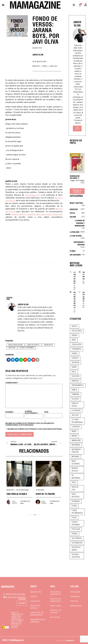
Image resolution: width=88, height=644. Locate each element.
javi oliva (11, 348)
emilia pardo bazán (15, 345)
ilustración (76, 410)
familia (74, 390)
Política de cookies (55, 611)
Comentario (11, 383)
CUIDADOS (75, 358)
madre (74, 431)
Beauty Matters (76, 202)
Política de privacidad (55, 600)
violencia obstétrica (76, 556)
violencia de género (76, 549)
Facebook (75, 596)
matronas (75, 457)
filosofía (75, 399)
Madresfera (76, 606)
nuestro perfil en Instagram (23, 214)
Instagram (75, 592)
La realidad (11, 490)
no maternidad (76, 477)
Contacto (35, 601)
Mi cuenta (55, 617)
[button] (3, 5)
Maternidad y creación (79, 243)
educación (75, 376)
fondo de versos (33, 345)
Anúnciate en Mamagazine (36, 613)
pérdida (74, 534)
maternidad (76, 445)
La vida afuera (76, 235)
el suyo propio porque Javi (50, 214)
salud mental (77, 538)
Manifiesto (35, 592)
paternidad (76, 501)
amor (74, 340)
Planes (72, 250)
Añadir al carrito (77, 191)
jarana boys (48, 345)
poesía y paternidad (27, 348)
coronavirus (76, 349)
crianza (74, 353)
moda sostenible (76, 462)
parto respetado (76, 496)
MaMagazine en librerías (37, 620)
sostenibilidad (77, 543)
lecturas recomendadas (77, 421)
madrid (74, 436)
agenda (74, 335)
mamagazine (76, 440)
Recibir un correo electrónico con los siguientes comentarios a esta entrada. (29, 424)
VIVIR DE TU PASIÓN (16, 493)
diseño (74, 367)
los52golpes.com (32, 195)
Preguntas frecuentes (55, 593)
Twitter (74, 601)
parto (74, 482)
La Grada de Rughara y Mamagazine (80, 223)
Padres (44, 66)
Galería (73, 216)
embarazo (75, 381)
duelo (74, 372)
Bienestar (36, 66)
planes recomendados (77, 512)
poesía (74, 517)
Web (46, 412)
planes (74, 506)
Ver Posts (77, 128)
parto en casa (75, 488)
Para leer (53, 66)
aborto (74, 326)
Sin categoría (75, 254)
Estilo (72, 212)
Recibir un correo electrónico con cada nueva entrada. (34, 429)
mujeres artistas (75, 470)
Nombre (9, 412)
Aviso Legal (55, 606)
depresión (75, 363)
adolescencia (77, 331)
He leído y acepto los (15, 598)
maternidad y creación (76, 451)
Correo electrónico (31, 412)
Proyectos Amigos (35, 607)
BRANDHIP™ (70, 640)
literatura (76, 427)
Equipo (33, 596)
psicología (76, 529)
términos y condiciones (22, 598)
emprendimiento (78, 385)
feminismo (75, 394)
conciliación (76, 344)
